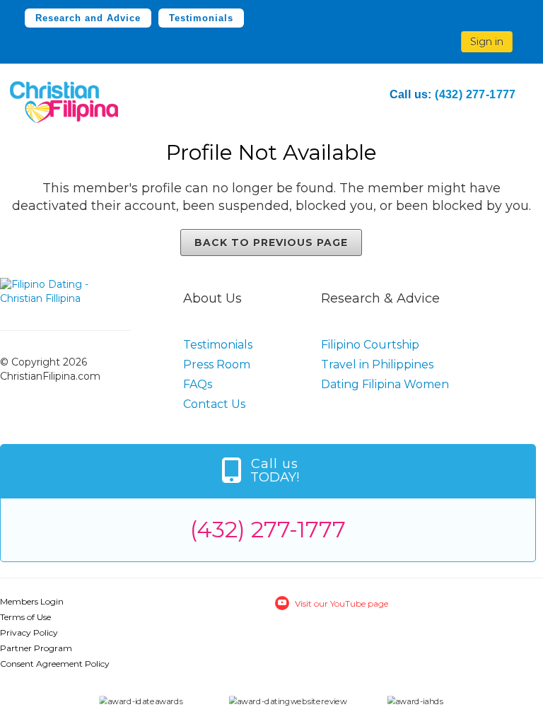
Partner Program (36, 648)
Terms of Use (25, 617)
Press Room (216, 364)
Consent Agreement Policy (55, 663)
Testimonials (201, 18)
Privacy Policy (29, 632)
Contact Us (214, 404)
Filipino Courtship (370, 344)
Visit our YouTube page (341, 603)
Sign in (486, 41)
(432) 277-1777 (475, 94)
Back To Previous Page (271, 242)
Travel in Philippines (377, 364)
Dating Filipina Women (385, 384)
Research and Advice (88, 18)
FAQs (197, 384)
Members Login (32, 601)
